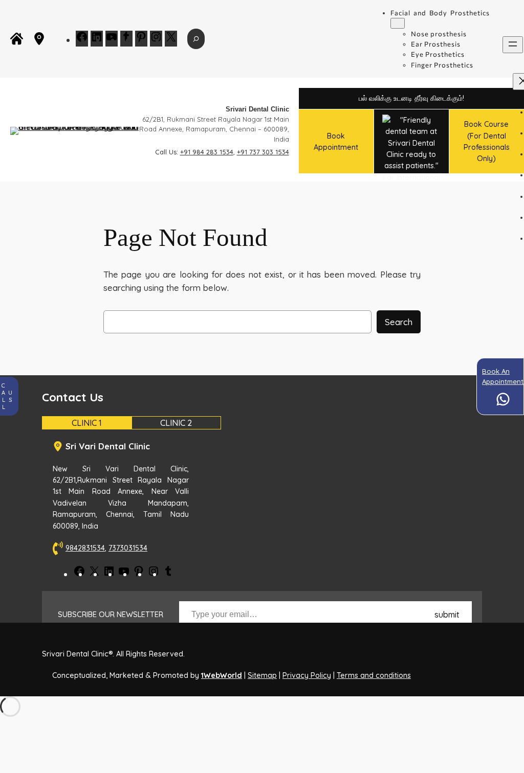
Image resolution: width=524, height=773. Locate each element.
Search (398, 321)
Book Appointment (336, 141)
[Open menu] (513, 44)
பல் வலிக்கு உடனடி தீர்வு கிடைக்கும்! (411, 98)
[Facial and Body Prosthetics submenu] (397, 23)
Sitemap (262, 675)
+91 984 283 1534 (206, 152)
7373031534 (127, 548)
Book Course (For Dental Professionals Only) (487, 141)
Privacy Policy (306, 675)
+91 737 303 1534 (263, 152)
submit (447, 614)
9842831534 (85, 548)
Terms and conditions (374, 675)
